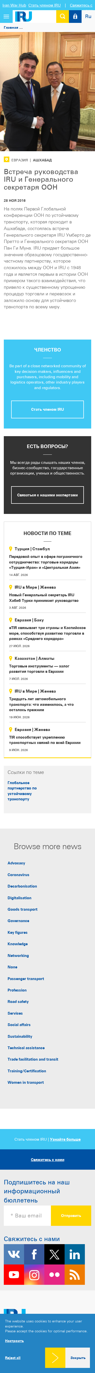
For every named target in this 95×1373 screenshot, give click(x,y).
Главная (11, 27)
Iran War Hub (14, 5)
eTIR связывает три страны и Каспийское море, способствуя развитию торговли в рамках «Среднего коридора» (47, 633)
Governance (18, 921)
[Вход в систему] (75, 16)
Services (15, 1013)
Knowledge (18, 944)
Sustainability (20, 1036)
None (12, 967)
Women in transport (26, 1082)
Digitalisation (19, 898)
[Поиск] (62, 16)
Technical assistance (26, 1048)
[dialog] (47, 1343)
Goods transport (22, 909)
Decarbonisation (22, 886)
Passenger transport (26, 979)
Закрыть (78, 1357)
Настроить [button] (14, 1340)
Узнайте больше (65, 1139)
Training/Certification (27, 1071)
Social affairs (19, 1025)
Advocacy (16, 863)
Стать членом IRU (44, 5)
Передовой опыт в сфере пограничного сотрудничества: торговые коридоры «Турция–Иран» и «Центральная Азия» (45, 562)
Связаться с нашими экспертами (47, 495)
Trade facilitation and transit (33, 1059)
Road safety (18, 1001)
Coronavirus (18, 875)
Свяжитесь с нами (47, 1159)
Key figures (18, 932)
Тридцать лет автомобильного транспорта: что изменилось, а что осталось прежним (41, 704)
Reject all (13, 1357)
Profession (17, 990)
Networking (18, 955)
